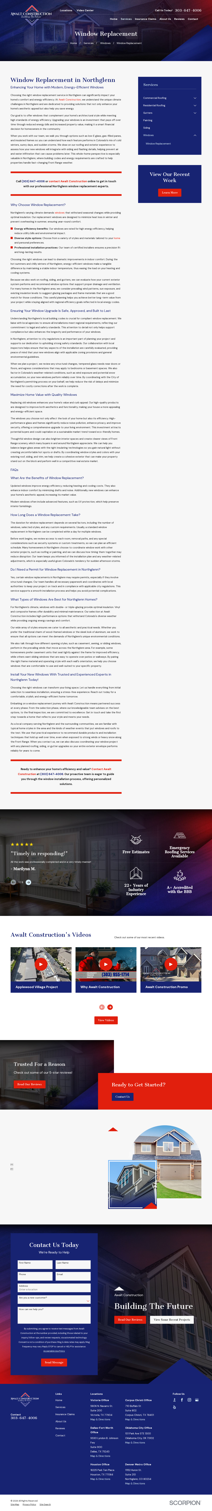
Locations (66, 10)
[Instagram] (189, 1400)
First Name (25, 1262)
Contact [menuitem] (193, 19)
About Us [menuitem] (165, 19)
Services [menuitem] (126, 19)
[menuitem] (167, 98)
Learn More (170, 192)
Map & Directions (100, 1419)
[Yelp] (174, 1407)
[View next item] (28, 882)
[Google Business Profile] (197, 1400)
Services (60, 1407)
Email (60, 1274)
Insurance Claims (65, 1414)
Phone (22, 1274)
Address (23, 1286)
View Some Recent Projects (172, 1319)
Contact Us (122, 1096)
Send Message (54, 1362)
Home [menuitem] (113, 19)
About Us (60, 1421)
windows (59, 212)
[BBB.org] (174, 1400)
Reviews (60, 1428)
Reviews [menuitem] (179, 19)
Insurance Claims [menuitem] (145, 19)
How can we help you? (31, 1309)
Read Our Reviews (29, 1084)
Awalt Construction (70, 99)
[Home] (31, 15)
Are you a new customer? (33, 1297)
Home (58, 1400)
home (117, 238)
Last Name (63, 1262)
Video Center (85, 10)
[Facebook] (182, 1400)
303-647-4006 (188, 10)
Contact (60, 1435)
